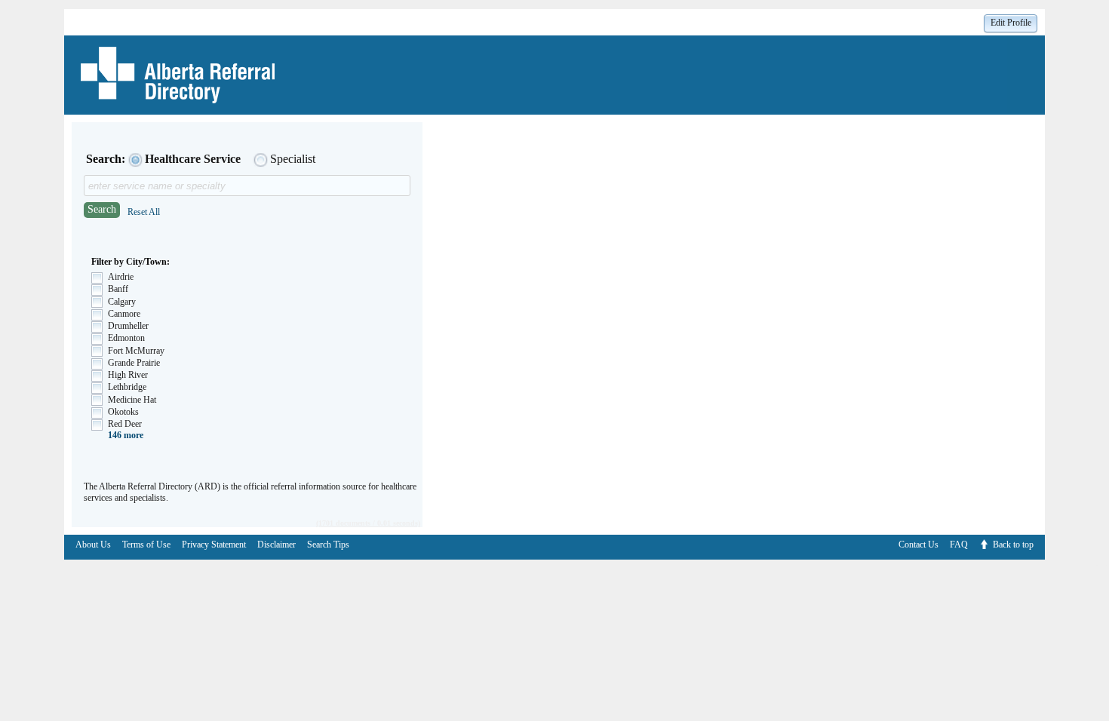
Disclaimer (276, 544)
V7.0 (1101, 565)
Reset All (143, 212)
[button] (1011, 23)
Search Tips (328, 544)
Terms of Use (146, 544)
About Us (93, 544)
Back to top (1013, 544)
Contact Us (919, 544)
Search (102, 209)
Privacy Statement (214, 544)
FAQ (959, 544)
